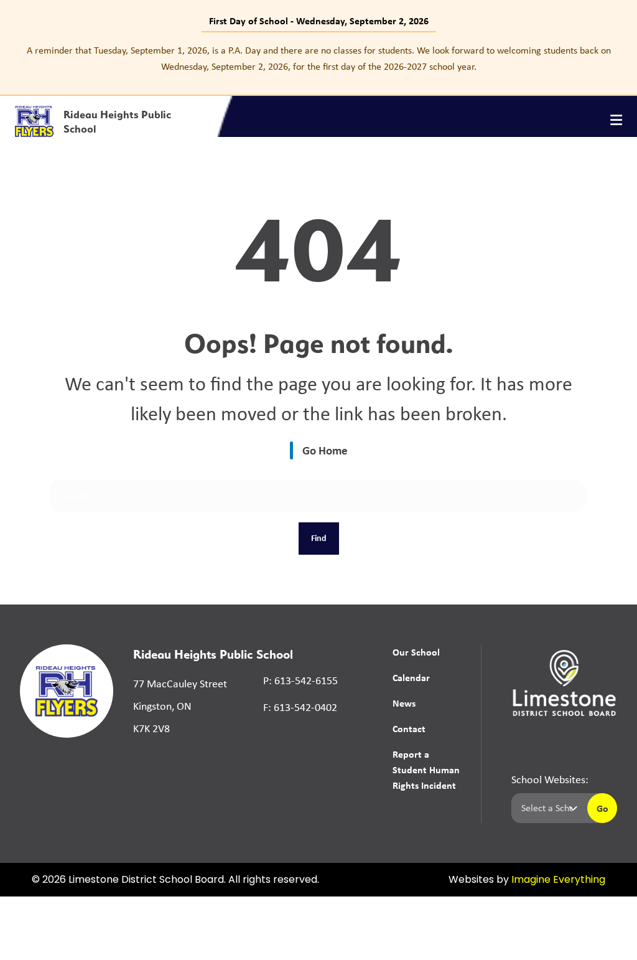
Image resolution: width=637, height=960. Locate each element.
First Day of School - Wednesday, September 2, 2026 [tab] (319, 20)
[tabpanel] (318, 58)
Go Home (325, 450)
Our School (416, 652)
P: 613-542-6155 (300, 680)
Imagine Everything (558, 880)
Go (602, 808)
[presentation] (616, 120)
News (404, 703)
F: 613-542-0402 (300, 707)
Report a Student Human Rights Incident (426, 769)
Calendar (411, 677)
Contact (409, 728)
